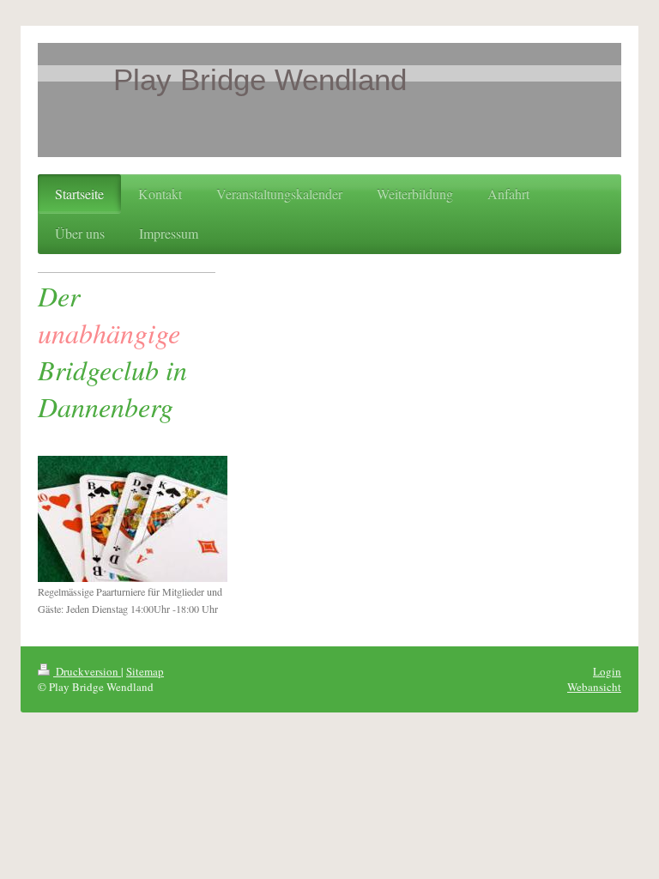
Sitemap (145, 671)
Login (607, 671)
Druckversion (87, 671)
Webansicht (594, 686)
